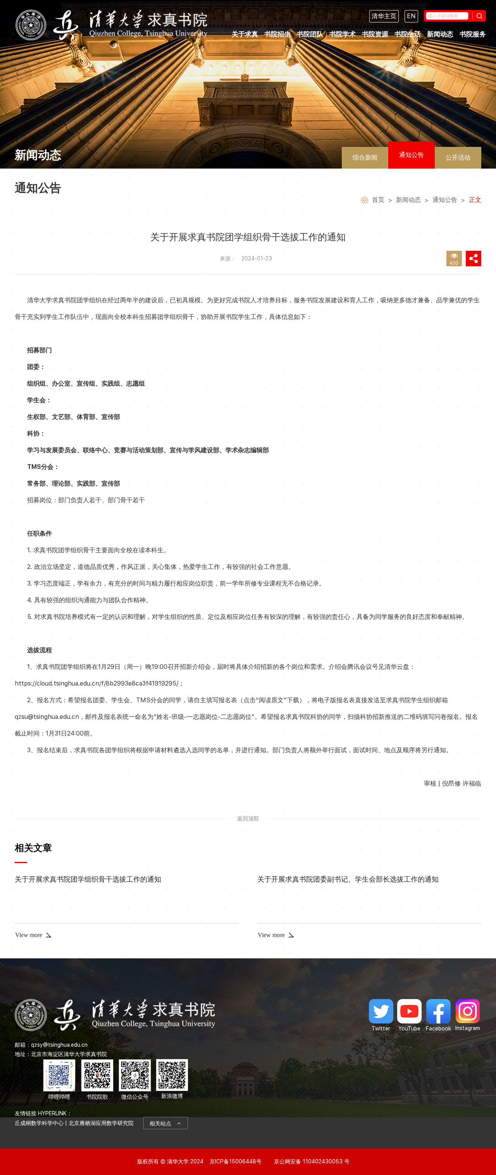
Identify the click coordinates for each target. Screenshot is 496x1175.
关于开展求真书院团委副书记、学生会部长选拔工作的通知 (348, 879)
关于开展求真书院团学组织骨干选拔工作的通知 (88, 879)
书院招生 (277, 34)
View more (28, 935)
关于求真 (245, 34)
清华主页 (384, 16)
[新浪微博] (172, 1080)
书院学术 (342, 34)
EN (411, 16)
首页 (378, 199)
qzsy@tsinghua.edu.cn (59, 1045)
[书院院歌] (97, 1080)
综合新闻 (365, 157)
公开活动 (458, 157)
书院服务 (473, 34)
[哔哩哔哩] (59, 1080)
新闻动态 (440, 34)
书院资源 (375, 34)
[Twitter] (381, 1015)
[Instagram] (467, 1015)
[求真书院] (111, 25)
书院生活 (407, 34)
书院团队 (310, 34)
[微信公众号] (135, 1080)
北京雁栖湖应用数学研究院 (101, 1123)
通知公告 (411, 155)
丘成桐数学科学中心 (39, 1123)
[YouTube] (409, 1015)
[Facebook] (438, 1015)
